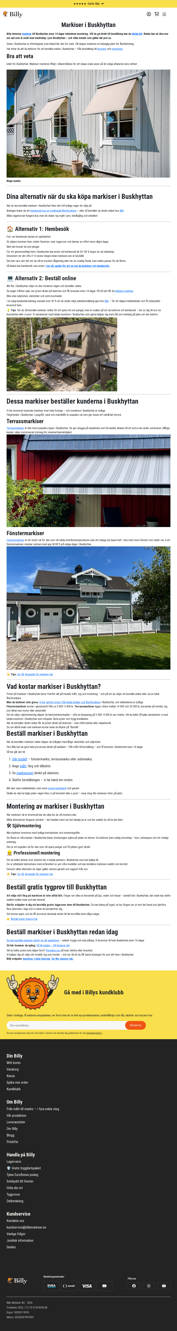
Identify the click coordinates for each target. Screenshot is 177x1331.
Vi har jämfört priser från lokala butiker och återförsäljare (69, 702)
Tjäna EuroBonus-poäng (22, 1175)
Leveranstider (16, 1122)
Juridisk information (20, 1240)
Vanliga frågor (16, 1234)
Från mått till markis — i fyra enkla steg (33, 1109)
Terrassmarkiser (15, 428)
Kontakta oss (53, 950)
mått (23, 766)
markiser (26, 33)
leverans (101, 49)
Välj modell (19, 759)
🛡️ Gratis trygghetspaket (24, 1168)
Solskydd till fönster (20, 1181)
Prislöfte (12, 1142)
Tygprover (13, 1194)
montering (117, 49)
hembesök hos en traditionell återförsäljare (53, 210)
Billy (122, 210)
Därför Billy (86, 3)
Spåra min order (17, 1082)
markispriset (25, 773)
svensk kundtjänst (57, 788)
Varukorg (13, 1069)
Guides (11, 1247)
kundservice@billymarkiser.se (26, 1227)
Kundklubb (14, 1089)
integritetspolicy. (94, 1033)
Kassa (11, 1076)
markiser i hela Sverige (36, 958)
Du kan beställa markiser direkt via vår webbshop (33, 940)
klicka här (137, 33)
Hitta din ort (15, 1188)
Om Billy (12, 1129)
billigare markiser (124, 291)
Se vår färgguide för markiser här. (35, 674)
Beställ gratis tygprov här (24, 919)
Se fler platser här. (63, 958)
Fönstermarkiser (15, 540)
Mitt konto (14, 1063)
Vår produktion (16, 1115)
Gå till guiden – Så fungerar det (53, 945)
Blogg (10, 1135)
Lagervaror (14, 1161)
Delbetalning (15, 1201)
